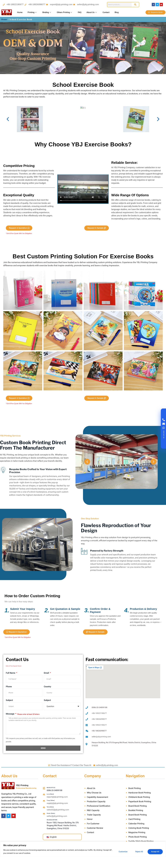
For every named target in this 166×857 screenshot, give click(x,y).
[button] (8, 119)
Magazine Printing (136, 832)
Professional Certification (98, 806)
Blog (117, 12)
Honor (89, 819)
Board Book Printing (137, 806)
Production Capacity (96, 801)
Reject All (139, 851)
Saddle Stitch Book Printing (141, 841)
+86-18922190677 (14, 4)
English (53, 837)
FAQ (79, 12)
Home (19, 12)
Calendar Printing (136, 823)
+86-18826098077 (36, 4)
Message (10, 713)
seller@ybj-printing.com (88, 4)
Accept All (155, 851)
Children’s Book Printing (139, 797)
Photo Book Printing (137, 836)
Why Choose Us (94, 792)
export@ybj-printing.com (61, 4)
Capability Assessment (97, 797)
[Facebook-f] (153, 4)
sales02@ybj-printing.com (58, 809)
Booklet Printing (135, 810)
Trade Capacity (94, 814)
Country (47, 686)
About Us (91, 12)
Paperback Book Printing (139, 801)
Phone (9, 686)
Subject (9, 700)
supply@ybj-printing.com (57, 803)
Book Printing (134, 788)
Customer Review (95, 828)
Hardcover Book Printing (139, 792)
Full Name (11, 673)
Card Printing (134, 819)
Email (47, 673)
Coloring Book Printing (138, 828)
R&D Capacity (93, 810)
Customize (123, 851)
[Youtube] (161, 4)
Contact (106, 12)
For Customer (93, 823)
